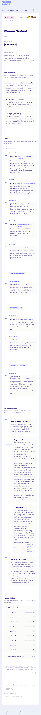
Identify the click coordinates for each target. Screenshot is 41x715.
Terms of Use (13, 693)
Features (26, 685)
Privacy (6, 693)
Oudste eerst (11, 148)
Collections (7, 685)
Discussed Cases (17, 685)
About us (33, 685)
